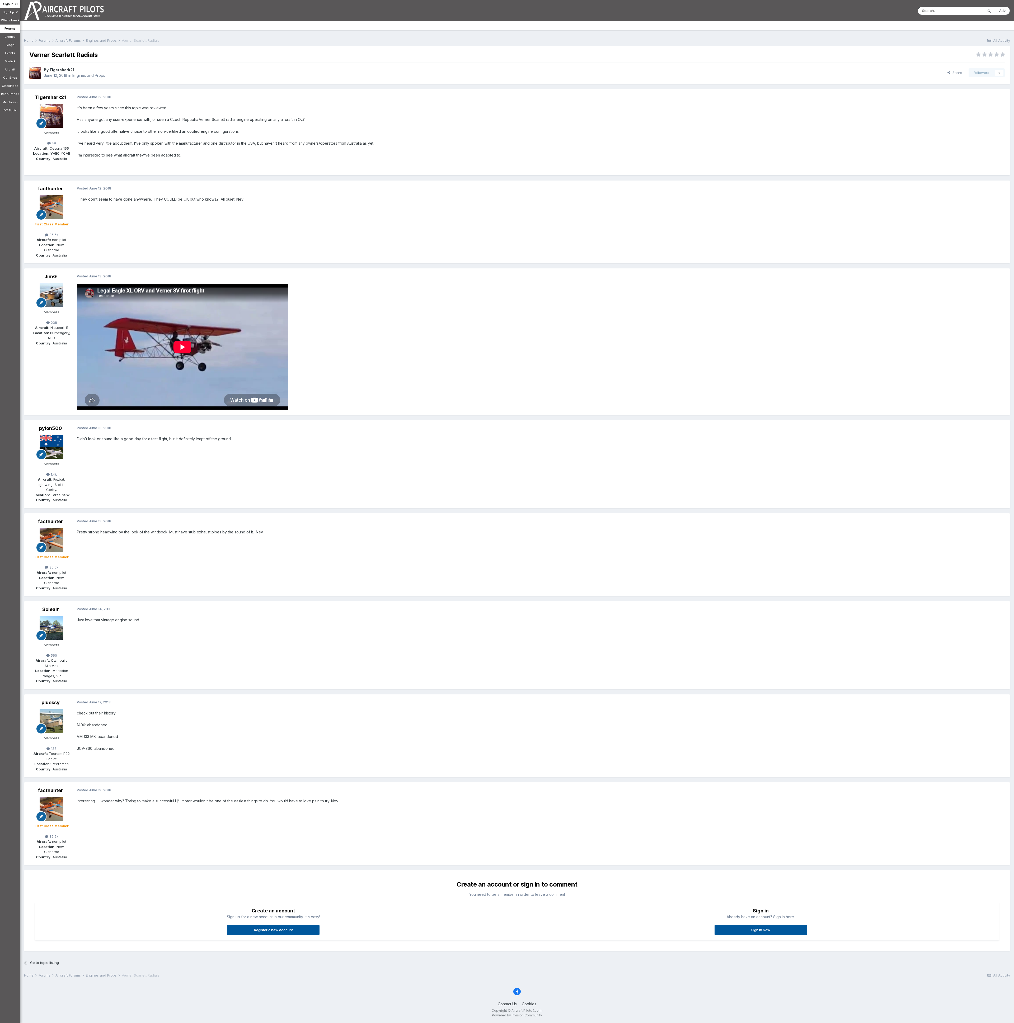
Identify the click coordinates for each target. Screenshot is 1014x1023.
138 (53, 748)
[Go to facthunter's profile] (51, 207)
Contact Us (507, 1004)
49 (53, 143)
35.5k (53, 235)
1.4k (53, 474)
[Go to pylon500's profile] (51, 447)
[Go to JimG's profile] (51, 295)
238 (53, 322)
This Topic (968, 11)
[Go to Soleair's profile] (51, 628)
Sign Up (9, 12)
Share (956, 72)
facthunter (50, 188)
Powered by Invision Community (517, 1015)
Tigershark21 (61, 70)
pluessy (50, 702)
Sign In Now (760, 930)
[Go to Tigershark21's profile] (35, 73)
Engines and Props (88, 75)
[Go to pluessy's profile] (51, 721)
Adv (1002, 10)
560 (53, 655)
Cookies (529, 1004)
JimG (50, 276)
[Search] (989, 11)
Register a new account (273, 930)
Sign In (9, 4)
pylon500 (50, 428)
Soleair (50, 609)
